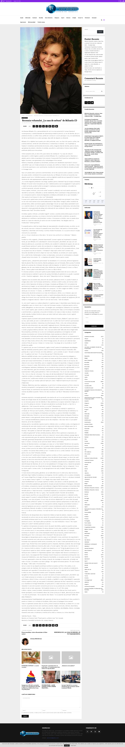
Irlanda (86, 464)
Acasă (21, 17)
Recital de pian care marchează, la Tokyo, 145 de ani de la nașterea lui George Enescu (93, 69)
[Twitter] (91, 731)
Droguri (86, 409)
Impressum (23, 22)
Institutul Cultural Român (91, 458)
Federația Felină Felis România (92, 434)
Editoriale (27, 17)
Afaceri (86, 338)
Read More (73, 745)
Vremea (87, 179)
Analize (86, 342)
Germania (87, 443)
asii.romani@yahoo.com (53, 737)
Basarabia (87, 356)
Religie (86, 531)
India (86, 456)
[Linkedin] (95, 731)
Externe (86, 430)
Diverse (68, 17)
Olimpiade (87, 504)
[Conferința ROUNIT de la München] (88, 298)
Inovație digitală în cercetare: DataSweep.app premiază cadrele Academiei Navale (70, 686)
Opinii (86, 506)
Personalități (88, 512)
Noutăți (41, 17)
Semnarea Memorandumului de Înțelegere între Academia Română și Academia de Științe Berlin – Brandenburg (98, 273)
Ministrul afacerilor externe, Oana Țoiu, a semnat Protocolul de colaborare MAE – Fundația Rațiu (94, 43)
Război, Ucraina (88, 529)
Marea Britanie (88, 485)
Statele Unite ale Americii (91, 563)
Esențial (87, 418)
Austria (86, 350)
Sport (62, 17)
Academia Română (89, 336)
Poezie (86, 514)
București (87, 366)
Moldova (87, 492)
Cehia (86, 377)
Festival (86, 437)
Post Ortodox (88, 525)
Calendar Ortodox (89, 371)
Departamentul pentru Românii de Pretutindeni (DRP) (93, 398)
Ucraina (86, 577)
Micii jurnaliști (31, 22)
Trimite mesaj (41, 22)
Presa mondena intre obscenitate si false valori (34, 633)
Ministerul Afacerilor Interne (92, 489)
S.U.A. (86, 537)
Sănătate (87, 542)
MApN (86, 483)
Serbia (86, 552)
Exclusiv (35, 17)
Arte (86, 345)
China (86, 379)
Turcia (86, 575)
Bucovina (87, 364)
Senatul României (89, 548)
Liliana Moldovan (26, 122)
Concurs (87, 383)
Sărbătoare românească (91, 544)
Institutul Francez (89, 460)
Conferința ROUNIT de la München (98, 295)
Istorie (86, 468)
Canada (86, 373)
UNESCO (87, 582)
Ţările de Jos (88, 569)
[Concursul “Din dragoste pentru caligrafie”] (88, 262)
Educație (87, 415)
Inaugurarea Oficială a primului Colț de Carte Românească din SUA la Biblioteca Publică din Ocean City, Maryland (31, 687)
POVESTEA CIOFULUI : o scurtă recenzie (30, 666)
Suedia (86, 567)
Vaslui (86, 591)
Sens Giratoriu (48, 17)
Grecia (86, 445)
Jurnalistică (87, 475)
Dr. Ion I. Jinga (88, 407)
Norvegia (87, 498)
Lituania (87, 481)
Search (86, 29)
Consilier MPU (88, 385)
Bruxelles (87, 362)
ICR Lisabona (88, 451)
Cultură (86, 395)
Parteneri (87, 17)
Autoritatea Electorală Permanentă (93, 352)
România (87, 535)
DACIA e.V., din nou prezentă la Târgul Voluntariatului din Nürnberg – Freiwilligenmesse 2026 (98, 248)
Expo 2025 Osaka (89, 426)
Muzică (86, 494)
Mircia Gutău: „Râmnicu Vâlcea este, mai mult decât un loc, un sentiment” (98, 286)
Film (86, 439)
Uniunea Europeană (89, 586)
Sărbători (87, 546)
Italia (86, 470)
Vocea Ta (80, 17)
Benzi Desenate (88, 360)
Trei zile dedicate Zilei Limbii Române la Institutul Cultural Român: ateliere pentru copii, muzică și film (94, 56)
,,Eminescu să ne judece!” (68, 665)
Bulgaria (87, 368)
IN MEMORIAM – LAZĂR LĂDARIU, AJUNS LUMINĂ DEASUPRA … (49, 686)
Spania (86, 556)
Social (86, 554)
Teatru (86, 571)
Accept (67, 745)
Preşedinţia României (90, 527)
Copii (86, 393)
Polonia (86, 518)
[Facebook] (87, 731)
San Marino (87, 539)
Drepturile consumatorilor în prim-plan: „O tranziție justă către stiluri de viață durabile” (51, 667)
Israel (86, 466)
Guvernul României (89, 447)
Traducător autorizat (90, 573)
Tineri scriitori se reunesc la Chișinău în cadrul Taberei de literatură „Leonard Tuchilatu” (92, 160)
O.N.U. (86, 502)
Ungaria (86, 584)
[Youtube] (99, 731)
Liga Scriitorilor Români (91, 477)
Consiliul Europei (89, 387)
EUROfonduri (88, 420)
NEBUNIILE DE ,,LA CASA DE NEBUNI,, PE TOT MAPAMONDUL (67, 633)
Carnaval (87, 375)
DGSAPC (87, 401)
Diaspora (57, 17)
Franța (86, 441)
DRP (86, 411)
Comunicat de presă (90, 381)
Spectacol (87, 558)
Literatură (87, 479)
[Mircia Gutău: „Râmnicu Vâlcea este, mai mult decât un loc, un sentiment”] (88, 287)
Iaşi (85, 449)
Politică (86, 516)
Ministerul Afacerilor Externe (92, 487)
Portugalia (87, 520)
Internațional (88, 462)
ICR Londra (87, 453)
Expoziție (87, 428)
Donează (94, 17)
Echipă (74, 17)
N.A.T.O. (86, 496)
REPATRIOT (87, 533)
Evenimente (87, 422)
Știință (86, 565)
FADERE (86, 432)
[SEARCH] (101, 91)
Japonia (87, 473)
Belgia (86, 358)
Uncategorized (24, 117)
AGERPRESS (88, 340)
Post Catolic (88, 522)
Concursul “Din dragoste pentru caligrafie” (97, 260)
